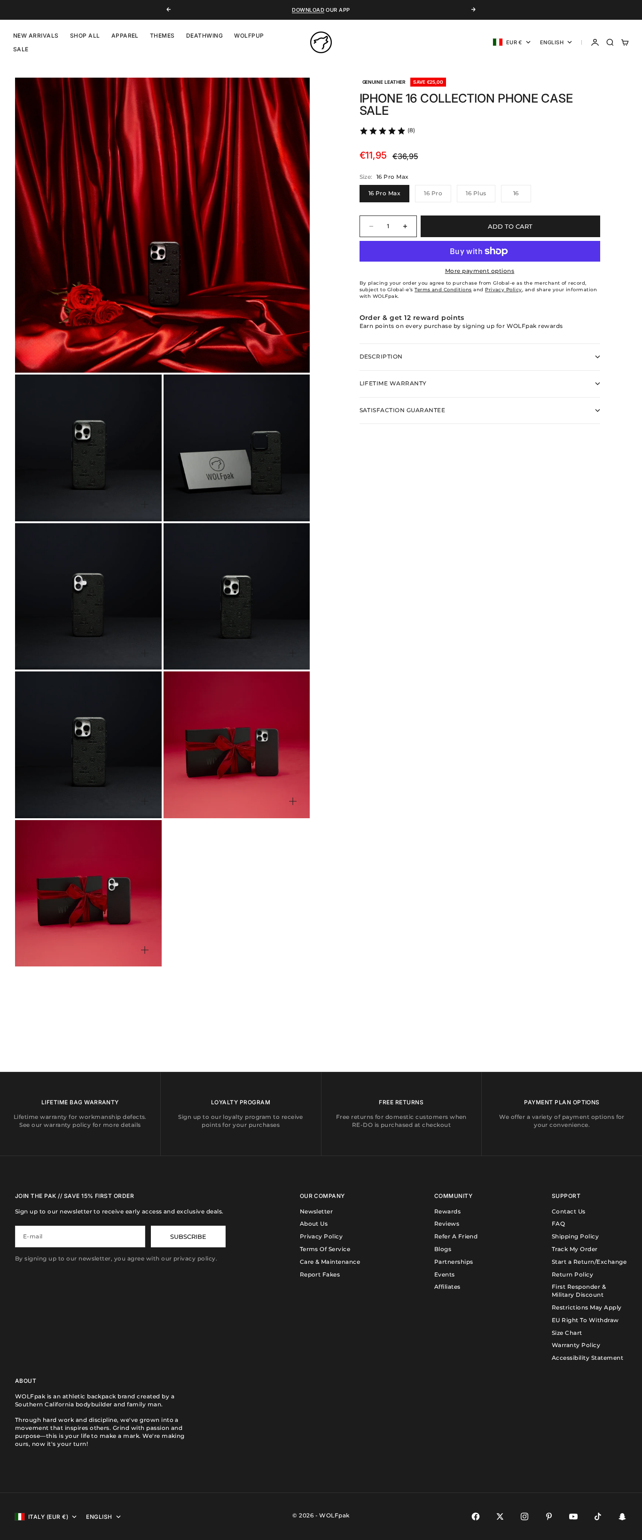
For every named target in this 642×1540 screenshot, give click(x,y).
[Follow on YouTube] (573, 1516)
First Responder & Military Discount (579, 1290)
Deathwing (204, 35)
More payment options (480, 270)
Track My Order (575, 1249)
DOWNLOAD (308, 10)
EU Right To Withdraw (585, 1320)
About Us (314, 1223)
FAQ (558, 1223)
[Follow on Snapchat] (622, 1516)
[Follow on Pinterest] (549, 1516)
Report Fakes (320, 1274)
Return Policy (572, 1274)
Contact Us (569, 1211)
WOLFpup (249, 35)
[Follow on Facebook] (475, 1516)
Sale (21, 49)
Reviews (446, 1223)
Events (444, 1274)
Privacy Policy (321, 1236)
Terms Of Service (325, 1249)
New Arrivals (36, 35)
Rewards (447, 1211)
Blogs (442, 1249)
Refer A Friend (456, 1236)
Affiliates (447, 1286)
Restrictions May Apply (587, 1307)
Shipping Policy (575, 1236)
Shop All (85, 35)
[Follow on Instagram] (524, 1516)
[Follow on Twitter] (500, 1516)
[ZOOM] (287, 350)
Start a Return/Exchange (589, 1261)
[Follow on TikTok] (598, 1516)
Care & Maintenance (330, 1261)
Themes (162, 35)
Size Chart (567, 1332)
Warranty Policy (576, 1344)
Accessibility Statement (587, 1357)
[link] (387, 131)
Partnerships (453, 1261)
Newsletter (316, 1211)
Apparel (125, 35)
